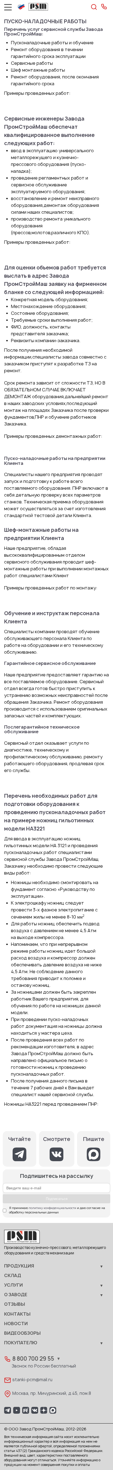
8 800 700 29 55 (33, 1358)
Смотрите (56, 1139)
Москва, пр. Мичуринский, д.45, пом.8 (51, 1393)
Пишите (93, 1139)
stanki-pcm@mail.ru (32, 1380)
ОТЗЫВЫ (14, 1304)
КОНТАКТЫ (17, 1314)
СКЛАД (12, 1275)
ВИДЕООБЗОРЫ (22, 1333)
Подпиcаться (56, 1199)
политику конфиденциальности (52, 1208)
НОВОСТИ (16, 1324)
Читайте (19, 1139)
